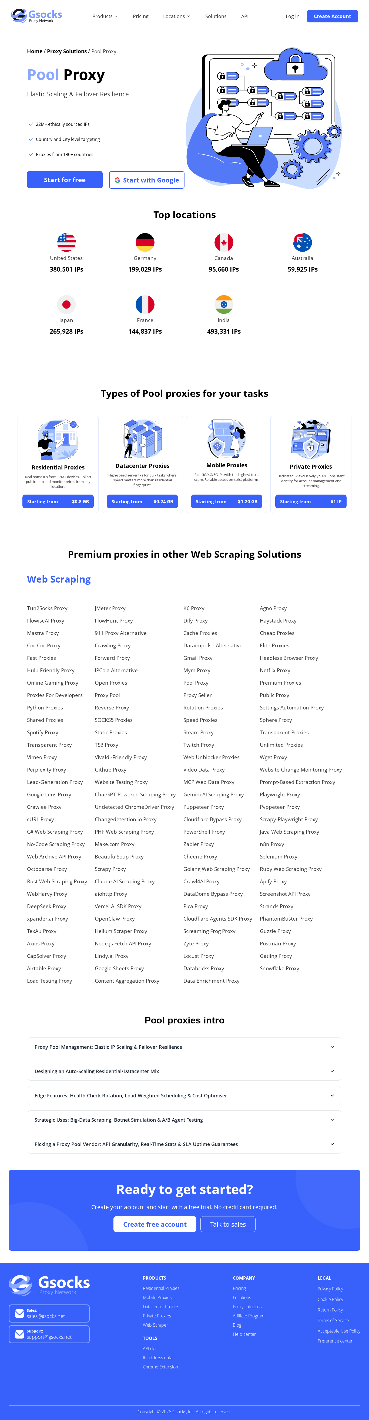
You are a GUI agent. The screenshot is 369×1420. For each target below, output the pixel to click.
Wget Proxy (273, 757)
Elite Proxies (274, 645)
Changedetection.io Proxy (126, 819)
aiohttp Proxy (111, 893)
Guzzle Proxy (275, 931)
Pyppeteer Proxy (280, 806)
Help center (244, 1334)
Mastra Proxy (43, 633)
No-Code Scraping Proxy (56, 844)
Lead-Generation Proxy (55, 782)
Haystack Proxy (278, 620)
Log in (293, 16)
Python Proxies (45, 707)
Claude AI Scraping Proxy (125, 881)
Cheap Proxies (277, 633)
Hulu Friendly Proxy (51, 670)
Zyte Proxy (196, 943)
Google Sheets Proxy (119, 968)
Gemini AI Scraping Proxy (213, 794)
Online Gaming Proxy (52, 682)
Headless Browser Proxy (289, 657)
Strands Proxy (276, 906)
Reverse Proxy (112, 707)
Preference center (335, 1341)
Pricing (141, 16)
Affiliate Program (248, 1316)
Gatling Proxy (276, 955)
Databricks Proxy (203, 968)
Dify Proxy (195, 620)
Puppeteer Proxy (203, 806)
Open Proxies (111, 682)
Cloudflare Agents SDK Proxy (217, 918)
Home (34, 51)
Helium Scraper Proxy (121, 931)
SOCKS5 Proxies (114, 719)
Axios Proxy (41, 943)
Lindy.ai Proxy (112, 955)
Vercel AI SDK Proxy (118, 906)
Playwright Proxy (280, 794)
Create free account (155, 1224)
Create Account (332, 16)
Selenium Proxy (278, 856)
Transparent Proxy (49, 744)
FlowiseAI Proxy (45, 620)
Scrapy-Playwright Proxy (289, 819)
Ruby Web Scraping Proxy (291, 869)
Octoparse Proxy (47, 869)
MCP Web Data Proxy (208, 782)
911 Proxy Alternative (121, 633)
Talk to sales (228, 1224)
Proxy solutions (247, 1307)
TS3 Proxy (106, 744)
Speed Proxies (200, 719)
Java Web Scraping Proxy (289, 831)
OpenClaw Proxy (115, 918)
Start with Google (151, 179)
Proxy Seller (197, 695)
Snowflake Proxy (279, 968)
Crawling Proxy (113, 645)
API (245, 16)
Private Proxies (157, 1316)
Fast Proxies (41, 657)
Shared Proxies (45, 719)
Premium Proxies (280, 682)
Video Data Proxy (204, 769)
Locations (242, 1297)
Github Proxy (110, 769)
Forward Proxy (112, 657)
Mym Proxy (196, 670)
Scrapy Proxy (110, 869)
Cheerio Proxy (200, 856)
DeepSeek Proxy (46, 906)
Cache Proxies (200, 633)
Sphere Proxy (276, 719)
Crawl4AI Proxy (201, 881)
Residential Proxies (161, 1288)
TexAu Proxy (41, 931)
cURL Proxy (40, 819)
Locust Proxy (198, 955)
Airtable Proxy (44, 968)
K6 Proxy (193, 608)
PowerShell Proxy (204, 831)
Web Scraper (155, 1325)
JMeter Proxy (110, 608)
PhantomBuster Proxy (286, 918)
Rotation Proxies (203, 707)
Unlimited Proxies (281, 744)
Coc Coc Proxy (44, 645)
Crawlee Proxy (44, 806)
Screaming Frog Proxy (209, 931)
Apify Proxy (273, 881)
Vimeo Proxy (42, 757)
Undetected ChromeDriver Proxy (134, 806)
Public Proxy (274, 695)
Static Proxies (111, 732)
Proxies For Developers (55, 695)
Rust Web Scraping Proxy (57, 881)
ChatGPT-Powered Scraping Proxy (135, 794)
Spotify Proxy (42, 732)
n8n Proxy (272, 844)
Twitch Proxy (198, 744)
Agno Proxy (273, 608)
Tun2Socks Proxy (47, 608)
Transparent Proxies (284, 732)
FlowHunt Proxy (114, 620)
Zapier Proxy (198, 844)
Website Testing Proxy (121, 782)
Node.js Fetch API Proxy (123, 943)
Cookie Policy (330, 1299)
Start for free (65, 179)
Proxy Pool (107, 695)
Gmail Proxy (198, 657)
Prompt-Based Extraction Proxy (297, 782)
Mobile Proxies (157, 1297)
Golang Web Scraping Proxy (216, 869)
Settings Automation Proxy (292, 707)
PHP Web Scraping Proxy (124, 831)
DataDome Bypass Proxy (213, 893)
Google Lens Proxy (49, 794)
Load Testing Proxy (49, 980)
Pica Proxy (195, 906)
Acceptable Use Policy (339, 1331)
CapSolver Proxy (46, 955)
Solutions (216, 16)
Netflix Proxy (275, 670)
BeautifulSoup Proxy (119, 856)
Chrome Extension (160, 1367)
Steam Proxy (198, 732)
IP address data (157, 1358)
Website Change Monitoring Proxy (301, 769)
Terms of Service (333, 1320)
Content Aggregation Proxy (127, 980)
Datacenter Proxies (161, 1307)
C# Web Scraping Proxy (55, 831)
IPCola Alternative (116, 670)
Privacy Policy (330, 1289)
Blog (237, 1325)
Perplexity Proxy (46, 769)
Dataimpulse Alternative (213, 645)
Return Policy (330, 1310)
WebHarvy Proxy (47, 893)
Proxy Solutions (67, 51)
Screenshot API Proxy (285, 893)
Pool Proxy (196, 682)
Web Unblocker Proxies (211, 757)
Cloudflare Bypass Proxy (212, 819)
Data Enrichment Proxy (211, 980)
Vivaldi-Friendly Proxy (121, 757)
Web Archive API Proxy (54, 856)
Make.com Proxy (115, 844)
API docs (151, 1348)
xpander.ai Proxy (47, 918)
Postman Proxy (278, 943)
